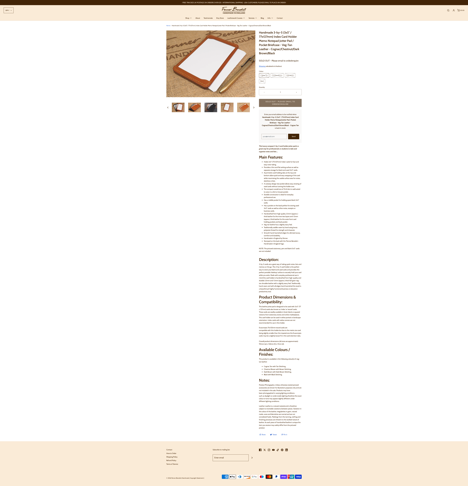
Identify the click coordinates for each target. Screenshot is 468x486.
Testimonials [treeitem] (208, 18)
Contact (169, 450)
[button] (167, 107)
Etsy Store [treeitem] (220, 18)
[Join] (252, 457)
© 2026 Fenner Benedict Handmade (177, 478)
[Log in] (453, 10)
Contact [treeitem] (280, 18)
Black (262, 81)
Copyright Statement (196, 478)
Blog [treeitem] (262, 18)
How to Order (171, 453)
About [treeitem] (197, 18)
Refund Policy (171, 460)
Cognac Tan (264, 75)
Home (168, 25)
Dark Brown (290, 75)
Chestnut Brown (277, 75)
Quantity (262, 87)
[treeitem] (188, 18)
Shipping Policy (171, 457)
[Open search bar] (448, 10)
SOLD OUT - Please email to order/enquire (280, 102)
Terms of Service (172, 464)
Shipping (262, 66)
